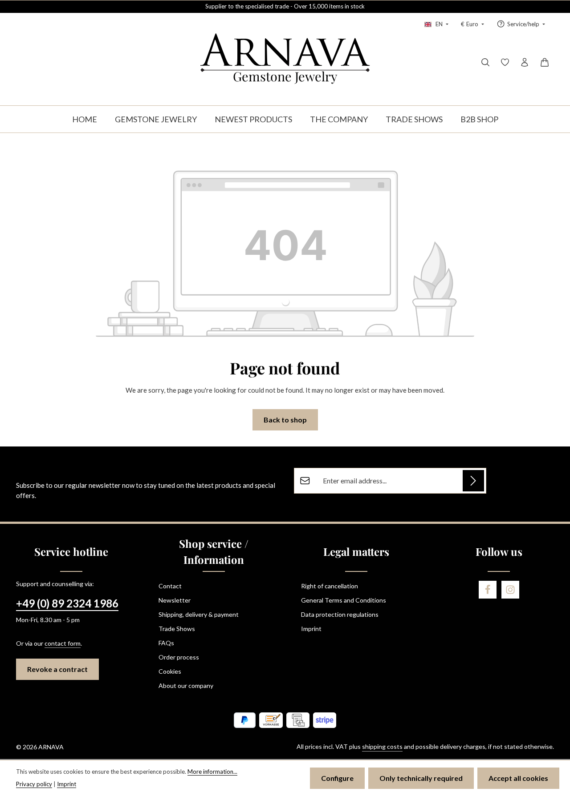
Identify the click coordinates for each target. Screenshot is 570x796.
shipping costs (382, 746)
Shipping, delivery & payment (199, 614)
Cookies (170, 671)
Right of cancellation (329, 586)
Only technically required (421, 778)
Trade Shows (177, 628)
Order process (179, 657)
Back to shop (285, 419)
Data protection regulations (340, 614)
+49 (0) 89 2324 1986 (67, 603)
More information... (212, 771)
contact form (63, 643)
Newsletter (175, 600)
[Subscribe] (473, 480)
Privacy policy (34, 784)
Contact (170, 586)
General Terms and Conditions (343, 600)
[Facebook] (488, 590)
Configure (337, 778)
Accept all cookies (518, 778)
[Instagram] (510, 590)
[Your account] (524, 62)
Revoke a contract (57, 669)
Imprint (311, 628)
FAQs (166, 643)
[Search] (485, 62)
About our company (186, 685)
